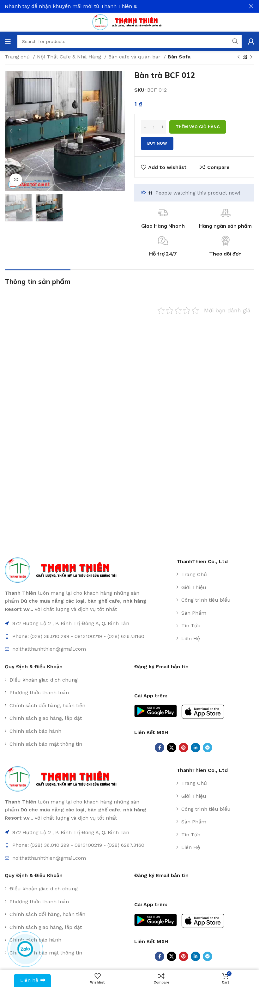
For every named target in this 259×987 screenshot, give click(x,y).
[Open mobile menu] (8, 41)
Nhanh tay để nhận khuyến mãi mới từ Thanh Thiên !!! (71, 6)
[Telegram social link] (207, 747)
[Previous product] (238, 57)
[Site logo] (129, 22)
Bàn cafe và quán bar (135, 57)
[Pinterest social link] (183, 747)
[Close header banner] (251, 6)
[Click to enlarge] (15, 179)
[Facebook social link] (159, 747)
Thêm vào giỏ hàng (198, 126)
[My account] (251, 41)
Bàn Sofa (179, 57)
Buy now (157, 143)
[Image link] (64, 570)
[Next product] (251, 57)
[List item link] (213, 574)
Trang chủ (18, 57)
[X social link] (171, 747)
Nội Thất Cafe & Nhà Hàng (70, 57)
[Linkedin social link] (195, 747)
